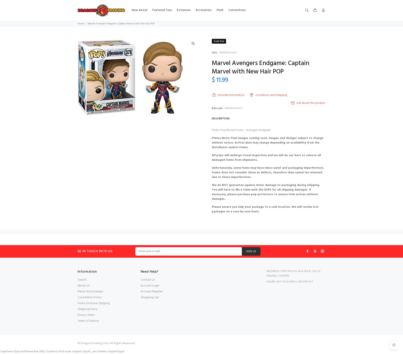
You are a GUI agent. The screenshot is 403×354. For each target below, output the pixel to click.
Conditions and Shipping (271, 95)
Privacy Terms (86, 315)
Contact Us (148, 279)
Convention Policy (90, 297)
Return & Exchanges (90, 291)
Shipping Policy (87, 309)
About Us (83, 285)
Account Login (150, 285)
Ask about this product (311, 103)
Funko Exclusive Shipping (94, 303)
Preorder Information (231, 95)
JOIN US (251, 251)
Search (82, 279)
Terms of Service (88, 321)
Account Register (152, 291)
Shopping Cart (150, 297)
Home (81, 24)
